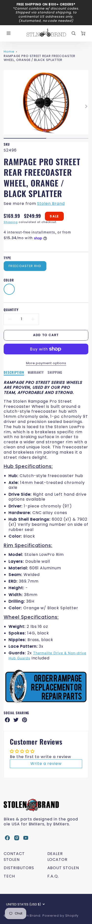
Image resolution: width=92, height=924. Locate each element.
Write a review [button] (45, 763)
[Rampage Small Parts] (46, 703)
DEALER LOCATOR (57, 856)
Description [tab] (14, 372)
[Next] (85, 106)
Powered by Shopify (60, 915)
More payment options (46, 363)
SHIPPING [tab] (55, 372)
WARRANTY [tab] (36, 372)
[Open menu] (8, 33)
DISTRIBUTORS (19, 868)
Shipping (11, 222)
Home (9, 51)
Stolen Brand (51, 203)
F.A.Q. (53, 876)
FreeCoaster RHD (25, 266)
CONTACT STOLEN (14, 856)
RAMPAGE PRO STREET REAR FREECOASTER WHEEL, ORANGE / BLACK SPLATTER (39, 58)
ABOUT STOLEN (63, 868)
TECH (9, 876)
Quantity (11, 310)
